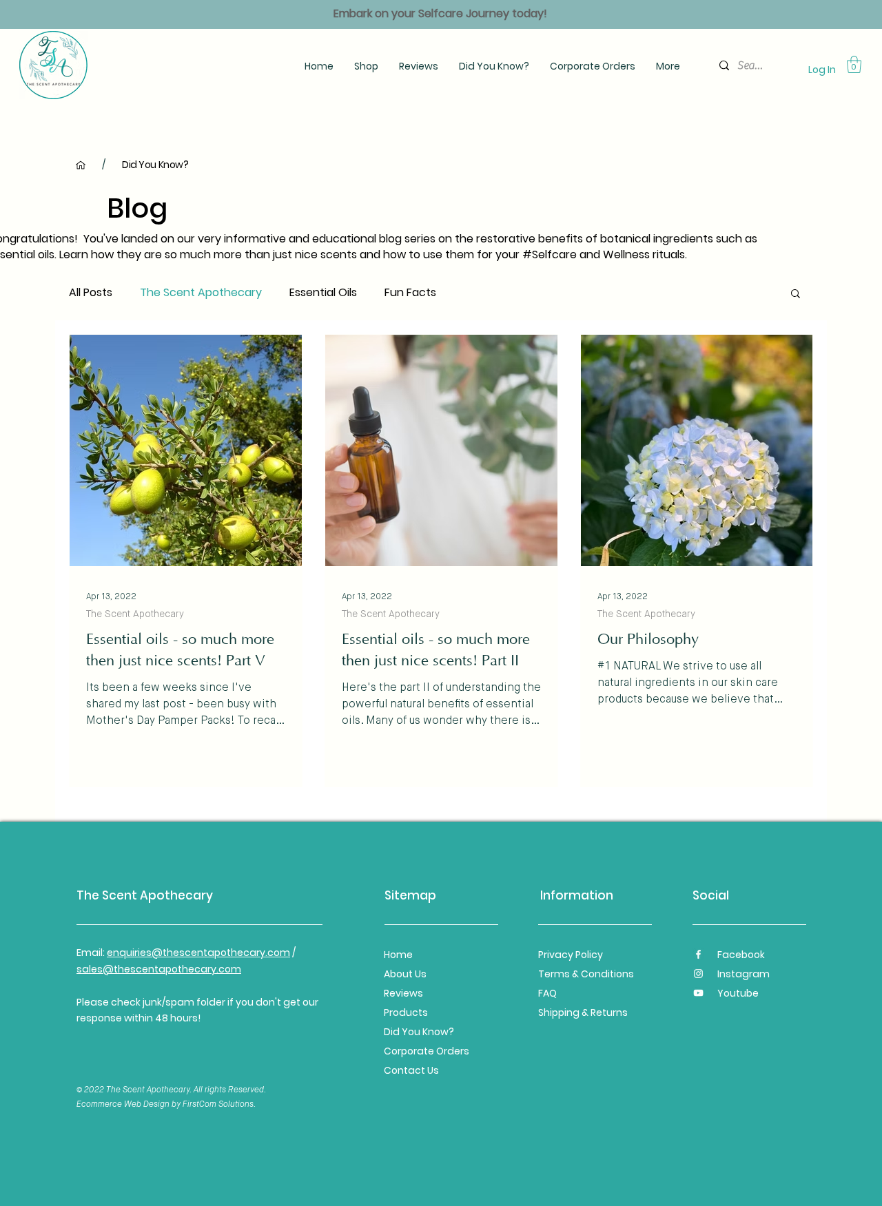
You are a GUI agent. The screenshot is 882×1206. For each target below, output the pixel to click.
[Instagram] (698, 973)
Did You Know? (419, 1032)
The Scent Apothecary (201, 292)
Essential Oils (323, 292)
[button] (795, 294)
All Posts (90, 292)
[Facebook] (698, 954)
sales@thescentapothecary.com (158, 969)
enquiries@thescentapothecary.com (198, 952)
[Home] (80, 164)
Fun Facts (410, 292)
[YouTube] (698, 993)
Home (399, 954)
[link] (854, 64)
